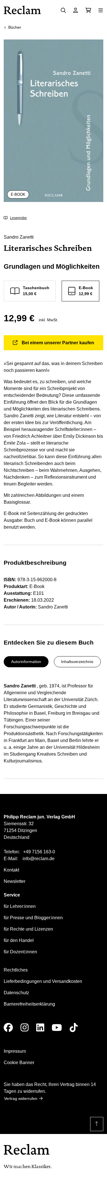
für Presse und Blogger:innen (33, 917)
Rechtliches (16, 970)
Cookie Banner (19, 1062)
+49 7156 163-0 (39, 851)
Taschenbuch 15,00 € (36, 290)
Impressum (15, 1051)
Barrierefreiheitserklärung (29, 1004)
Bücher (14, 27)
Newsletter (14, 881)
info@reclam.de (38, 858)
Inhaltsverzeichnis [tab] (77, 661)
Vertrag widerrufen (20, 1098)
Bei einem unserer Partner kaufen (58, 342)
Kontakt (11, 870)
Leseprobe (18, 218)
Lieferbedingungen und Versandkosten (43, 981)
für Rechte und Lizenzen (28, 929)
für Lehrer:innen (20, 906)
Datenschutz (16, 992)
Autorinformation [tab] (26, 661)
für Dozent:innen (20, 951)
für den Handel (19, 940)
